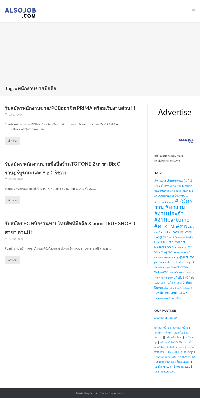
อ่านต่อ (12, 140)
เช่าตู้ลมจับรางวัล (165, 361)
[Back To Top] (190, 388)
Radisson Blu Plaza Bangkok (179, 262)
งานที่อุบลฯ (168, 277)
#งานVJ (179, 180)
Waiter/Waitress (163, 272)
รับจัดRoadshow (175, 347)
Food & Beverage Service (180, 237)
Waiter (185, 267)
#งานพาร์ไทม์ (173, 185)
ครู (193, 272)
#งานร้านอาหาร (166, 190)
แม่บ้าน (186, 293)
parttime (187, 257)
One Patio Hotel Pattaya (167, 257)
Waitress (179, 272)
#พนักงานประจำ (168, 195)
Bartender (164, 232)
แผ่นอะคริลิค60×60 (171, 342)
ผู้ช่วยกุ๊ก (178, 288)
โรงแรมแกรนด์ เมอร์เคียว (167, 298)
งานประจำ (182, 277)
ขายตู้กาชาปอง (186, 356)
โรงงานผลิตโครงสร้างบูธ (179, 352)
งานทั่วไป (158, 277)
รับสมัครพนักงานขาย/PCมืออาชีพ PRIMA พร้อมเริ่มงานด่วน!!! (70, 108)
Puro (121, 393)
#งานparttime (164, 180)
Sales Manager (162, 267)
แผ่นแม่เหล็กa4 (162, 327)
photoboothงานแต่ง (165, 317)
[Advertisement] (100, 54)
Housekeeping (180, 252)
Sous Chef (176, 267)
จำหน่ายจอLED (181, 366)
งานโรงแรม (173, 283)
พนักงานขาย (167, 293)
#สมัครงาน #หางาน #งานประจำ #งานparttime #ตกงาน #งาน (173, 213)
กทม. (188, 272)
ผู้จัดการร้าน (168, 288)
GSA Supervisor (175, 247)
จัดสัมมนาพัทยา (163, 332)
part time (159, 262)
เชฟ (180, 293)
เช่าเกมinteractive (165, 371)
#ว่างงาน (169, 202)
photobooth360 (165, 356)
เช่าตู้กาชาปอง (163, 366)
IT (189, 252)
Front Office (161, 242)
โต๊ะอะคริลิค (183, 361)
